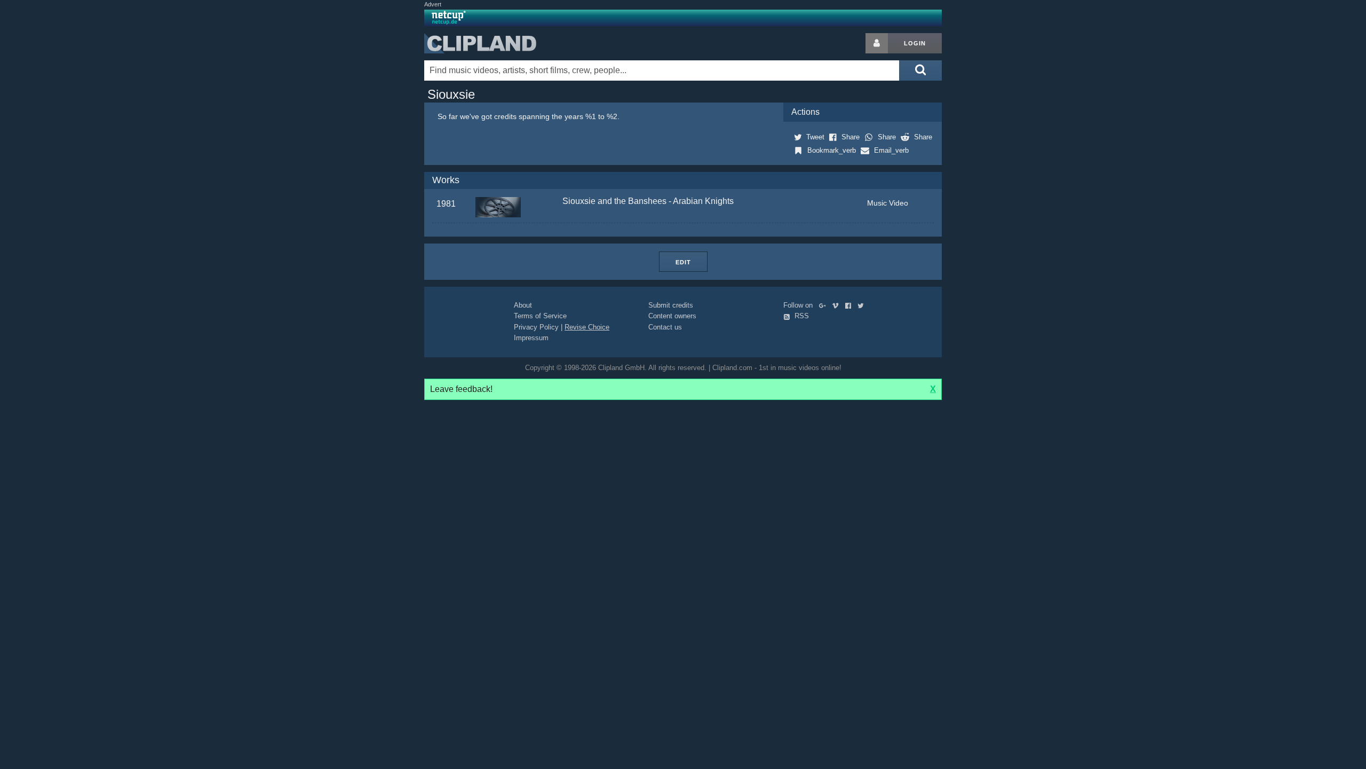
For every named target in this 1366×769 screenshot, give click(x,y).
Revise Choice (587, 327)
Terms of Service (540, 316)
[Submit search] (920, 70)
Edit (683, 262)
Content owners (672, 316)
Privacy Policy (536, 327)
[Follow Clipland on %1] (824, 305)
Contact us (665, 327)
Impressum (531, 338)
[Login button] (876, 43)
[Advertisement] (1027, 193)
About (523, 305)
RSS (800, 316)
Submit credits (670, 305)
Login (915, 43)
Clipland (480, 43)
